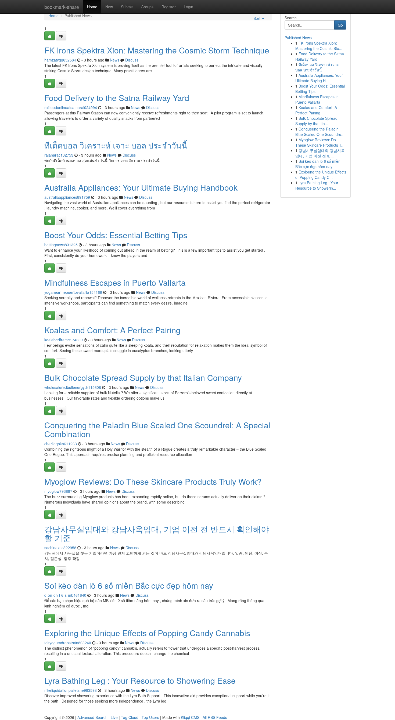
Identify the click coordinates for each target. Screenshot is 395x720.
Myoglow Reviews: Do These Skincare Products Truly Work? (152, 481)
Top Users (150, 717)
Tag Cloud (129, 717)
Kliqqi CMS (190, 717)
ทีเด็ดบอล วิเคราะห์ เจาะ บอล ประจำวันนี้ (115, 145)
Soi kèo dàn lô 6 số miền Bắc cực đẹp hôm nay (128, 585)
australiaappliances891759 (67, 197)
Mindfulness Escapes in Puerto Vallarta (115, 282)
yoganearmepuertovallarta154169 (73, 292)
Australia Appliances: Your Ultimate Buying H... (319, 78)
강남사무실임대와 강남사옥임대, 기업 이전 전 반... (320, 153)
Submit (127, 6)
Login (188, 6)
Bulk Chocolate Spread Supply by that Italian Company (143, 377)
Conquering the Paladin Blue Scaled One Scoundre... (319, 131)
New (109, 6)
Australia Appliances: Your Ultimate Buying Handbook (141, 187)
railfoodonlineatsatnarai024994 (70, 107)
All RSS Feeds (215, 717)
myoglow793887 (58, 491)
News (114, 60)
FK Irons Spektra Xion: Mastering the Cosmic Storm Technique (156, 50)
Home (92, 6)
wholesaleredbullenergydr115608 (72, 387)
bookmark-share (61, 6)
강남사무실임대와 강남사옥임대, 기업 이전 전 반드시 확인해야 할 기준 (156, 533)
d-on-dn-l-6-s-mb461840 (65, 595)
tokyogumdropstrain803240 (67, 642)
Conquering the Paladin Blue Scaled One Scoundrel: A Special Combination (157, 429)
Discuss (131, 60)
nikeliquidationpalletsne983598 (70, 690)
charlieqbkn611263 (60, 443)
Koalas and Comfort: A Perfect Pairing (112, 330)
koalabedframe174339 (63, 339)
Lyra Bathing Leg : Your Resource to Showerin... (316, 185)
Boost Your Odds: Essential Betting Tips (115, 235)
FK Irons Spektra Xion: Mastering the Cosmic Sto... (318, 45)
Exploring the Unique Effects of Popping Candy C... (320, 174)
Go (340, 25)
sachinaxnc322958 (60, 547)
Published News (298, 37)
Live (114, 717)
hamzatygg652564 (60, 60)
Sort (257, 18)
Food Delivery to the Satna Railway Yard (116, 97)
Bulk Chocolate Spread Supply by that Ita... (316, 120)
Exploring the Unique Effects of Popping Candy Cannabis (147, 633)
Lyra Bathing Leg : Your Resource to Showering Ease (140, 680)
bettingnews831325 (61, 244)
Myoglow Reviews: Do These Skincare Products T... (319, 142)
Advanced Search (92, 717)
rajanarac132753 (58, 155)
